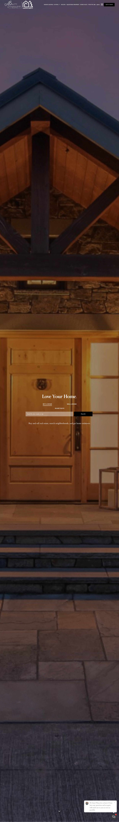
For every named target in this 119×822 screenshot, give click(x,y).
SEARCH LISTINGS (48, 4)
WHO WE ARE (92, 4)
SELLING (63, 4)
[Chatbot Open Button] (114, 817)
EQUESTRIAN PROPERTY (73, 4)
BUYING (56, 4)
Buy (47, 404)
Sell (72, 404)
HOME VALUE (83, 4)
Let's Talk (109, 4)
